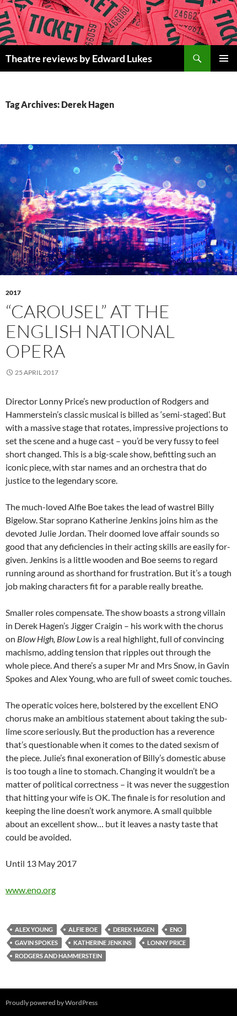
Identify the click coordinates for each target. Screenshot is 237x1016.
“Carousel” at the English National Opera (90, 331)
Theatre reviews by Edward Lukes (79, 58)
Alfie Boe (83, 929)
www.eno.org (31, 889)
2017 (13, 292)
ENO (176, 929)
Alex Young (34, 929)
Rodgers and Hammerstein (58, 955)
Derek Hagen (133, 929)
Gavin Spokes (36, 942)
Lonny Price (166, 942)
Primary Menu (224, 58)
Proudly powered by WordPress (52, 1002)
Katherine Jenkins (102, 942)
